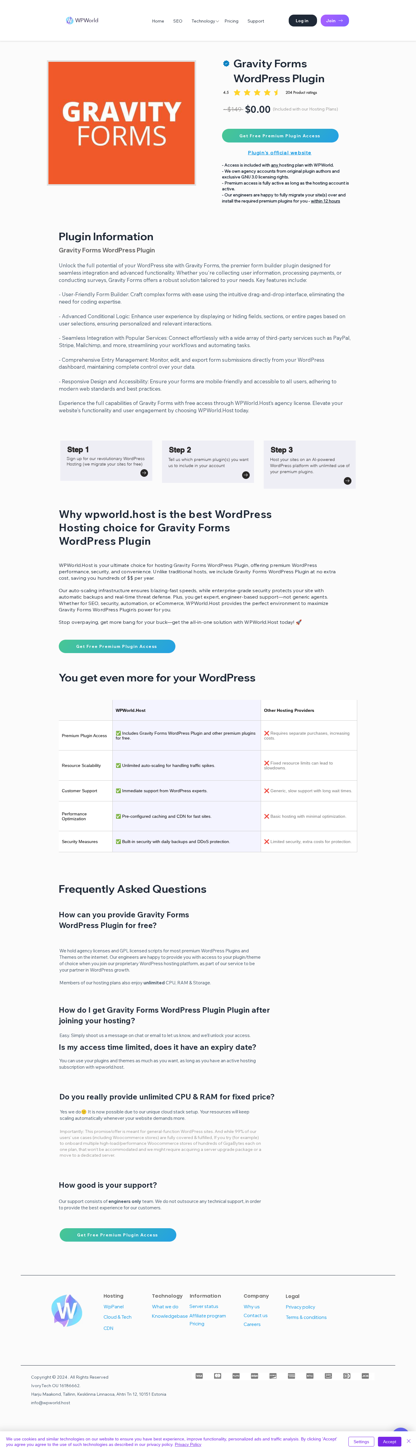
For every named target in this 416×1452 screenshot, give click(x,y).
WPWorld (86, 20)
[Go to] (144, 473)
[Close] (408, 1441)
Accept (389, 1441)
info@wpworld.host (50, 1402)
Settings (361, 1441)
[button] (303, 20)
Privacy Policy (188, 1444)
